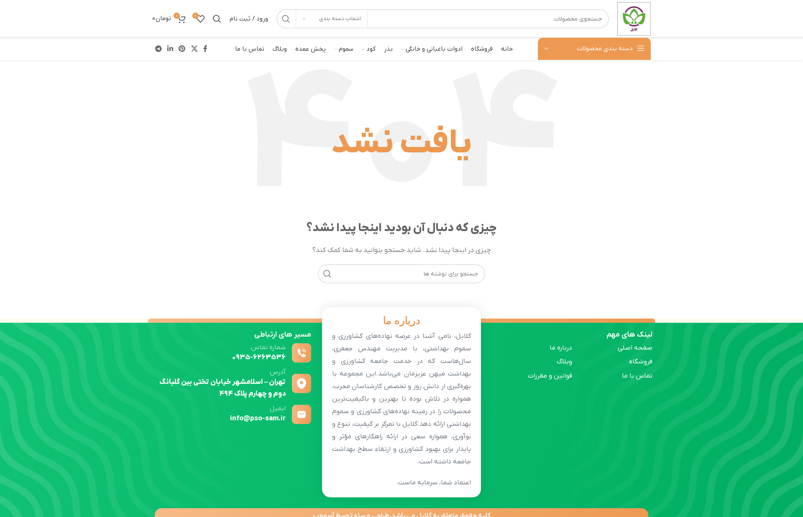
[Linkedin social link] (170, 49)
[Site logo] (634, 18)
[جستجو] (286, 18)
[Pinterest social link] (182, 49)
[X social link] (194, 49)
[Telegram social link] (158, 49)
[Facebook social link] (205, 49)
